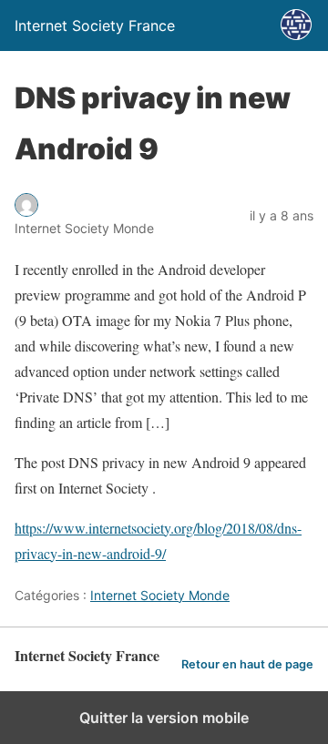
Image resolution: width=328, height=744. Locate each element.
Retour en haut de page (247, 664)
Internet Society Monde (160, 595)
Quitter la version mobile (164, 717)
